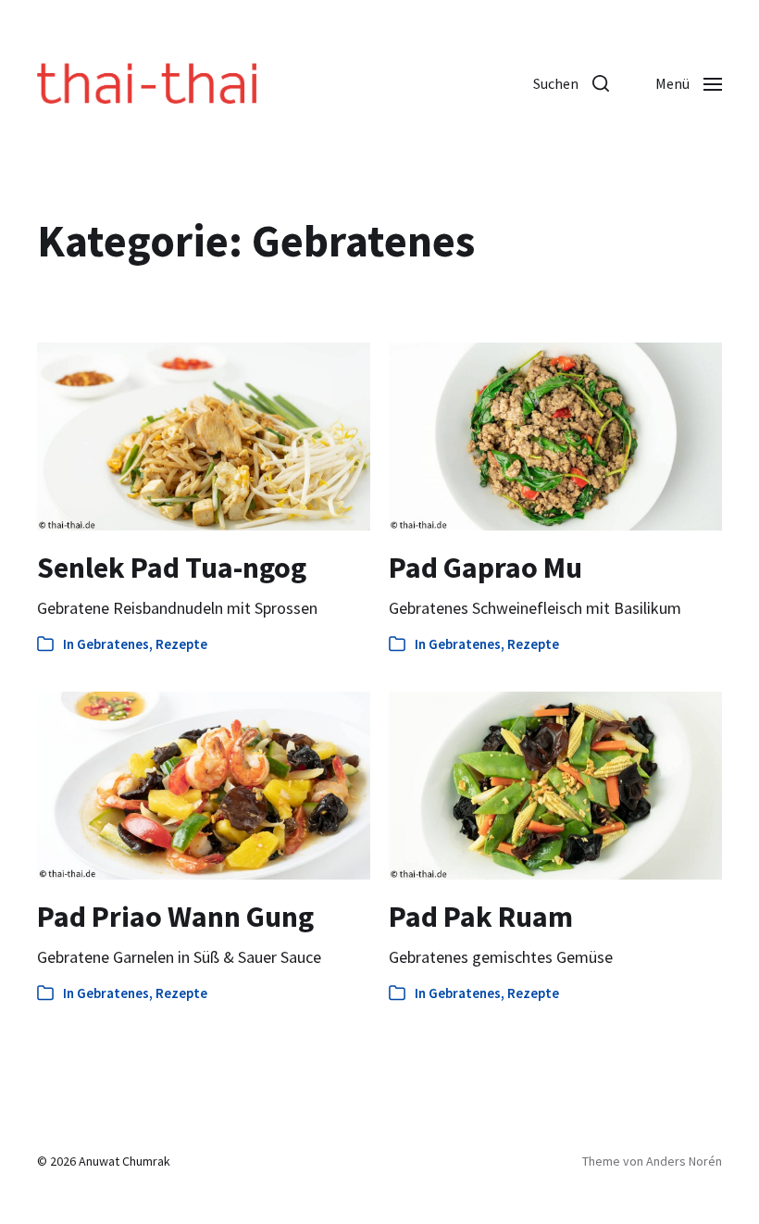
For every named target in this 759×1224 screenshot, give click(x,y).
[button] (571, 83)
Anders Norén (684, 1161)
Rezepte (181, 644)
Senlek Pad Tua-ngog (171, 567)
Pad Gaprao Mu (485, 567)
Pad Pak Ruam (481, 916)
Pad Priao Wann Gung (175, 916)
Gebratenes (113, 644)
